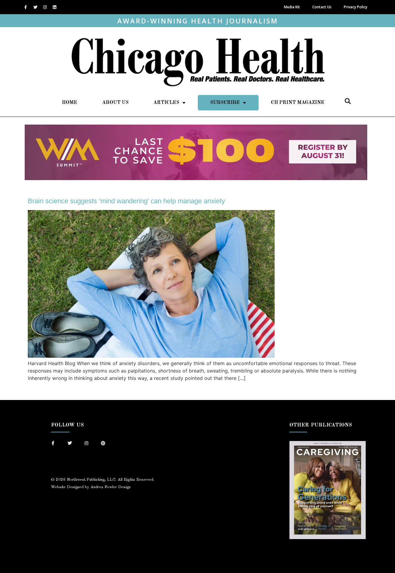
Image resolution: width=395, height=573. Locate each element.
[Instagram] (45, 7)
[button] (348, 101)
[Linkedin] (54, 7)
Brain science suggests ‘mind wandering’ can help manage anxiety (126, 201)
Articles (166, 102)
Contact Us (321, 7)
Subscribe (225, 102)
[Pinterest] (103, 443)
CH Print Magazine (297, 102)
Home (69, 102)
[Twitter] (35, 7)
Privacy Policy (355, 7)
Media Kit (292, 7)
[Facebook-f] (26, 7)
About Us (115, 102)
